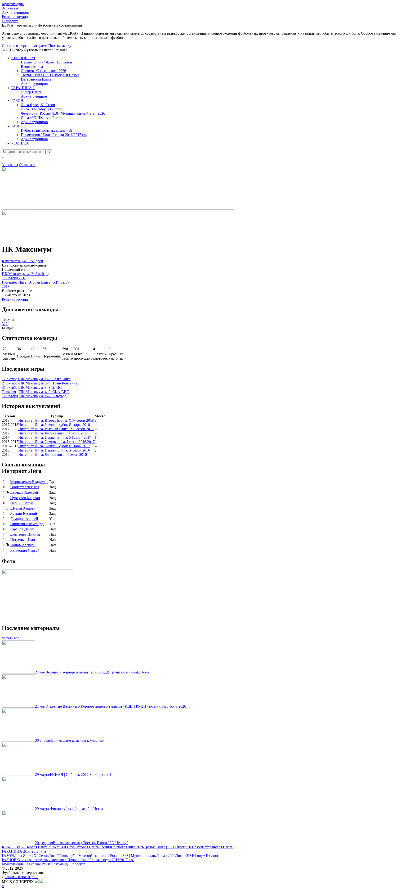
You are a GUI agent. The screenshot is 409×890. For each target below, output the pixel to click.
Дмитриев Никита (25, 534)
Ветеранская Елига (36, 79)
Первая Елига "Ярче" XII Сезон (46, 62)
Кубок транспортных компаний (46, 130)
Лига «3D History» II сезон (42, 118)
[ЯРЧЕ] (118, 208)
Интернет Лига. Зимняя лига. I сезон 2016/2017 (56, 442)
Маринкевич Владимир (29, 482)
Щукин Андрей (23, 508)
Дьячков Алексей (24, 492)
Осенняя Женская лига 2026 (43, 71)
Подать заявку (59, 46)
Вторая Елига (32, 66)
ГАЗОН (17, 101)
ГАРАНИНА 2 (23, 88)
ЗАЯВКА (20, 143)
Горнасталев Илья (24, 487)
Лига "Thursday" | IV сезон (42, 109)
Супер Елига (31, 92)
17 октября (10, 379)
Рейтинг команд (15, 17)
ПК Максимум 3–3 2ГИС (40, 387)
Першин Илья (21, 503)
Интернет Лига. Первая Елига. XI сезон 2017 (54, 437)
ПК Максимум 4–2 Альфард (25, 274)
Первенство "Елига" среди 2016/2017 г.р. (54, 135)
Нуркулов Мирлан (25, 498)
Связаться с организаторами (24, 46)
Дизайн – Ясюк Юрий (20, 877)
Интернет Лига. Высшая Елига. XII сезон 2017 (56, 429)
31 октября (10, 387)
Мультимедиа (13, 4)
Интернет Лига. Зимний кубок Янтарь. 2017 (54, 446)
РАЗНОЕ (18, 126)
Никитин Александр (27, 524)
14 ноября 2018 (14, 278)
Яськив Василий (23, 513)
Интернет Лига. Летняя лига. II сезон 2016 (52, 454)
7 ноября (9, 392)
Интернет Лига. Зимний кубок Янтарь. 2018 (54, 425)
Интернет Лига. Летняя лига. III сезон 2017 (53, 433)
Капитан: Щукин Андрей (22, 261)
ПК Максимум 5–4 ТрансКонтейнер (49, 383)
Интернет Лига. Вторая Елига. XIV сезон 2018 (56, 420)
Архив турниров (15, 12)
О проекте (10, 21)
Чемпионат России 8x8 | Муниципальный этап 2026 (63, 113)
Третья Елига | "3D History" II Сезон (50, 75)
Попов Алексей (23, 545)
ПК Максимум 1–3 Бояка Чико (45, 379)
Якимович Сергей (25, 550)
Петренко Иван (22, 540)
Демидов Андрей (24, 519)
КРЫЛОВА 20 (23, 58)
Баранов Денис (22, 529)
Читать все (10, 638)
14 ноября (10, 396)
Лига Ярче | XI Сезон (38, 105)
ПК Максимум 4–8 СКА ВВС (44, 392)
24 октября (10, 383)
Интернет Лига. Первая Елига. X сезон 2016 (54, 450)
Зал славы (10, 8)
